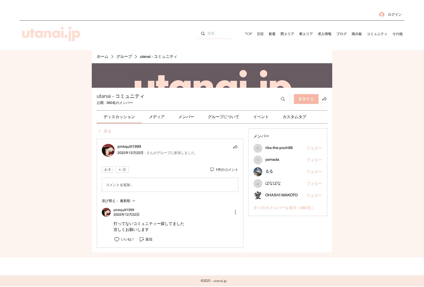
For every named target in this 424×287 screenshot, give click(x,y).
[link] (119, 116)
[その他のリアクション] (122, 169)
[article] (170, 193)
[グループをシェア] (324, 99)
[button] (287, 33)
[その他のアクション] (235, 212)
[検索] (283, 99)
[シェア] (235, 147)
